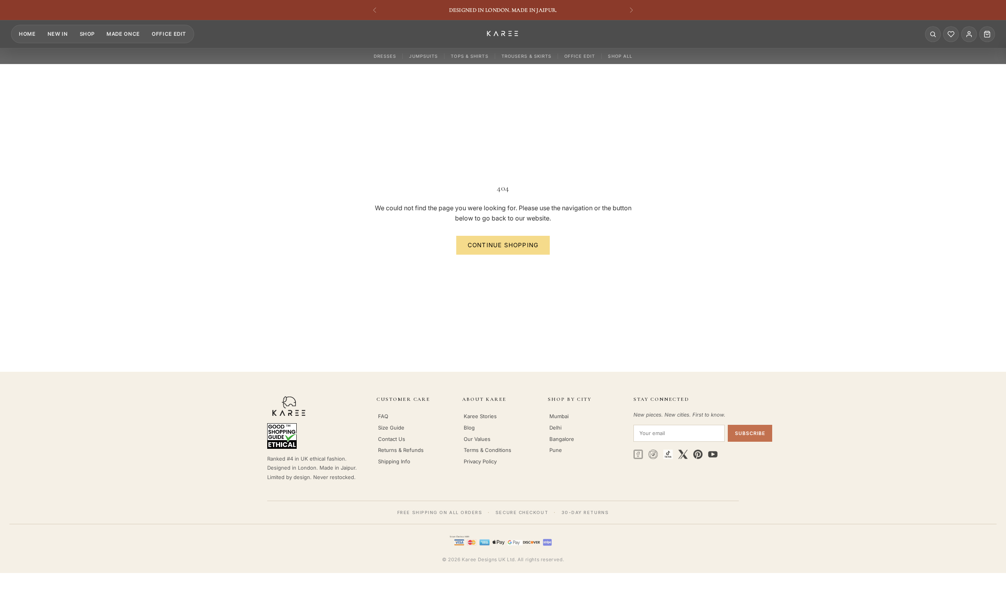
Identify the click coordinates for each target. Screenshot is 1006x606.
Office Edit (169, 34)
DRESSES (385, 56)
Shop (87, 34)
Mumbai (559, 416)
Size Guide (391, 427)
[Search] (933, 34)
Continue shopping (503, 245)
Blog (469, 427)
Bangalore (561, 439)
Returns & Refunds (401, 450)
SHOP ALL (620, 56)
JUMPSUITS (423, 56)
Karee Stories (480, 416)
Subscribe (750, 433)
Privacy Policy (480, 461)
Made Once (123, 34)
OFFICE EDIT (579, 56)
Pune (555, 450)
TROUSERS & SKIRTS (526, 56)
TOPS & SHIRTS (469, 56)
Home (27, 34)
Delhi (555, 427)
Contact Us (391, 439)
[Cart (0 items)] (987, 34)
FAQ (383, 416)
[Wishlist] (951, 34)
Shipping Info (394, 461)
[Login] (969, 34)
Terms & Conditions (487, 450)
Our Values (477, 439)
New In (58, 34)
